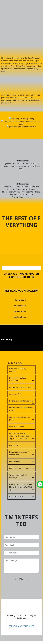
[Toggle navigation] (39, 2)
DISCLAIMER (29, 626)
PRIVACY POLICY (15, 626)
